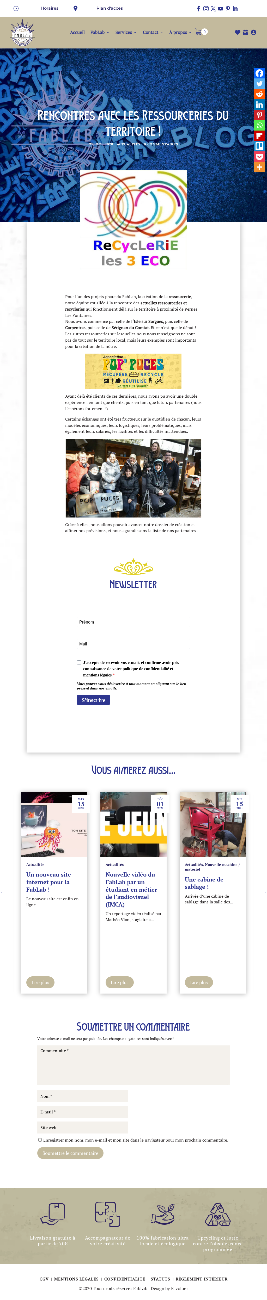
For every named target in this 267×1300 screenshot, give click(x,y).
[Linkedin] (259, 104)
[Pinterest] (259, 115)
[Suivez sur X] (213, 8)
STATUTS (161, 1279)
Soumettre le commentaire (70, 1153)
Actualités (128, 144)
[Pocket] (259, 156)
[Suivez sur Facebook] (198, 8)
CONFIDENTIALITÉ (125, 1279)
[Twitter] (259, 83)
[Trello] (259, 146)
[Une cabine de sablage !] (213, 824)
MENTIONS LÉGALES (77, 1279)
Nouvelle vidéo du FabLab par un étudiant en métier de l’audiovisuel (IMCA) (131, 889)
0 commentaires (161, 144)
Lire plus (40, 982)
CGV (45, 1279)
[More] (259, 167)
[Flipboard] (259, 136)
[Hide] (264, 177)
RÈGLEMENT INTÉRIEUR (202, 1279)
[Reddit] (259, 94)
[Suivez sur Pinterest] (228, 8)
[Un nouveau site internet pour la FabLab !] (54, 824)
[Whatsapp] (259, 125)
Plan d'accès (109, 8)
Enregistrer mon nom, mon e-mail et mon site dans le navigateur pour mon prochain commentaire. (135, 1140)
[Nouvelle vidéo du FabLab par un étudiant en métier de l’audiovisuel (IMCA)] (133, 824)
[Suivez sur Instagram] (206, 8)
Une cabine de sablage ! (204, 883)
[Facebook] (259, 73)
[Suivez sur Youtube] (220, 8)
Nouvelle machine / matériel (212, 867)
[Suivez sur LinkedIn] (235, 8)
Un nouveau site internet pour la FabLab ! (48, 882)
